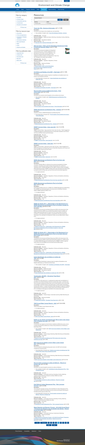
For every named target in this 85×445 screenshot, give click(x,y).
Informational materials (24, 40)
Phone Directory (18, 431)
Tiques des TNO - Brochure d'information (44, 28)
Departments (24, 0)
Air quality (24, 17)
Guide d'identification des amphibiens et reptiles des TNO (51, 79)
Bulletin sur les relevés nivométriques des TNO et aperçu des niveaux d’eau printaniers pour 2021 (52, 351)
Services (28, 0)
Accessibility (26, 431)
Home (17, 9)
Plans (24, 45)
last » (54, 425)
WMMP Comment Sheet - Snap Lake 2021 (45, 127)
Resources (44, 9)
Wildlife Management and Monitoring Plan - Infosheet (51, 97)
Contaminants (24, 23)
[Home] (18, 5)
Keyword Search (38, 18)
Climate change (24, 19)
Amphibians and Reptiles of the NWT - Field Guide (47, 72)
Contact (33, 0)
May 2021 (24, 59)
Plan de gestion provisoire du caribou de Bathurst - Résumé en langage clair (50, 363)
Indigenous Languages (39, 0)
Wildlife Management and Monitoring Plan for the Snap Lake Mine (49, 160)
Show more (24, 27)
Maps (24, 44)
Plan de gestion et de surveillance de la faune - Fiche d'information (48, 106)
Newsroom (34, 431)
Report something (52, 9)
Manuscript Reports (24, 42)
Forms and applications (24, 35)
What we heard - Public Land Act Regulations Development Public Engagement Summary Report (44, 67)
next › (49, 425)
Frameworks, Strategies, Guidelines (24, 37)
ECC (21, 11)
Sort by (36, 21)
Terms (40, 431)
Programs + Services (30, 9)
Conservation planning (24, 21)
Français (46, 0)
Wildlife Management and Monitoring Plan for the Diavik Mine (48, 183)
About (22, 9)
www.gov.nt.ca (17, 0)
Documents (24, 33)
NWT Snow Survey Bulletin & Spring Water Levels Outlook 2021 (53, 329)
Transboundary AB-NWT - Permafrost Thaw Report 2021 (47, 276)
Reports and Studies (24, 47)
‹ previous (44, 422)
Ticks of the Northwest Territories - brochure (58, 33)
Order (48, 21)
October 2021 (24, 55)
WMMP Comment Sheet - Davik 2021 (43, 143)
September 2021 (24, 53)
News (38, 9)
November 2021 (24, 57)
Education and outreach (24, 25)
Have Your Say (61, 9)
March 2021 (24, 60)
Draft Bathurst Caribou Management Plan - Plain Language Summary (52, 369)
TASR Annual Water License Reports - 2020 (45, 303)
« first (37, 422)
